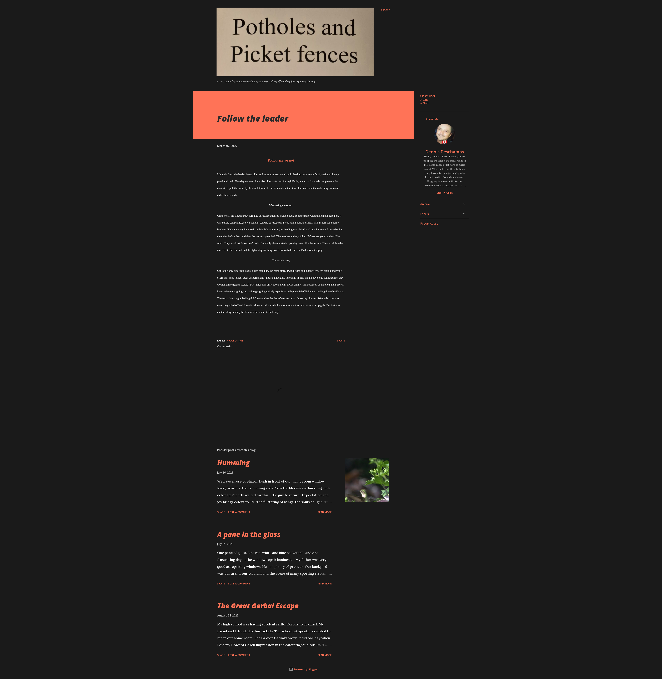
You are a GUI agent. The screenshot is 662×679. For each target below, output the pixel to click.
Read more (325, 512)
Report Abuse (429, 223)
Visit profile (445, 192)
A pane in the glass (248, 534)
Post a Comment (239, 512)
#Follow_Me (235, 340)
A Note (424, 103)
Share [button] (341, 340)
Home (424, 99)
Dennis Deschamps (444, 151)
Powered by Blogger (305, 669)
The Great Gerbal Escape (258, 605)
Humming (233, 462)
